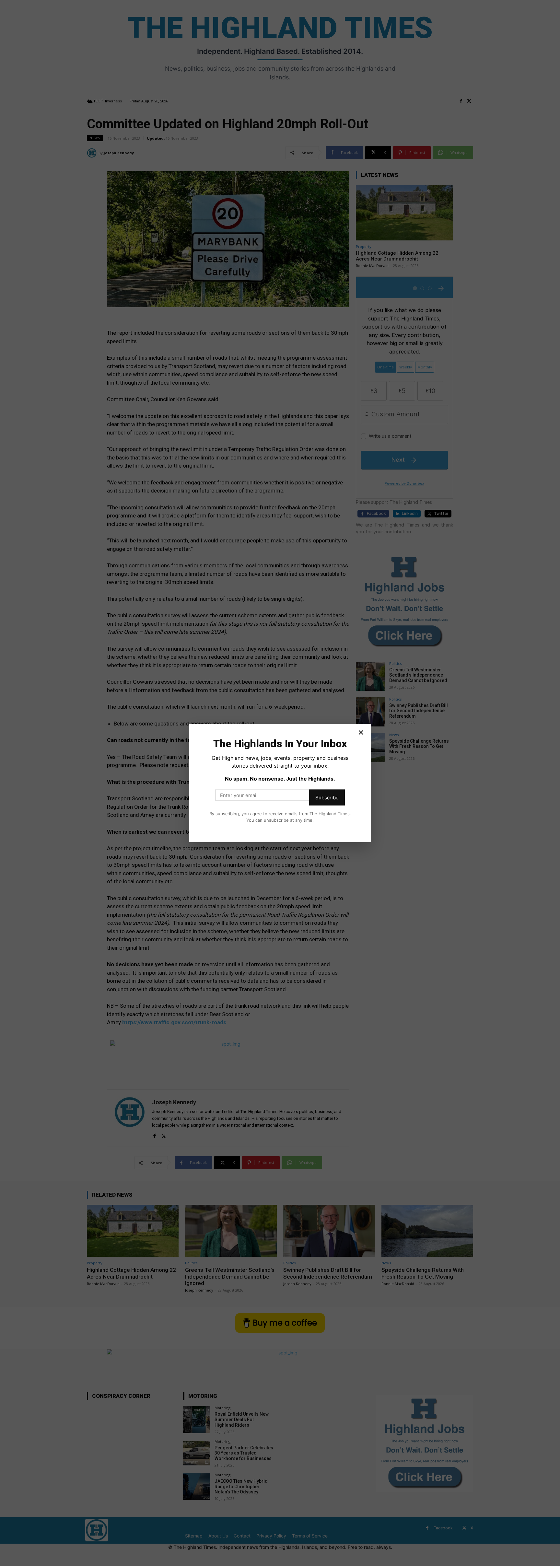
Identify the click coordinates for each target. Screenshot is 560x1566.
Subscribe (327, 798)
